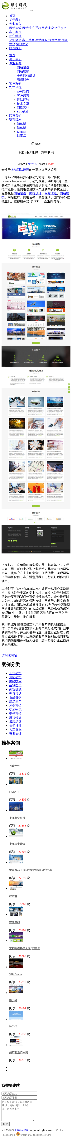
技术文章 (54, 40)
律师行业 (15, 725)
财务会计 (15, 733)
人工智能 (15, 729)
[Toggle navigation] (31, 10)
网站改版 (51, 193)
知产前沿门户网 (18, 1052)
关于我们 (15, 20)
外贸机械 (15, 689)
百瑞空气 (14, 766)
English (21, 131)
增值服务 (61, 28)
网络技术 (15, 681)
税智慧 (13, 896)
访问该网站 (9, 655)
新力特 (13, 1000)
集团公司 (15, 677)
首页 (12, 15)
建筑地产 (15, 701)
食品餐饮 (15, 697)
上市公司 (15, 673)
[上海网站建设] (15, 9)
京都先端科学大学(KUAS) (24, 948)
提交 (5, 1123)
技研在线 (14, 922)
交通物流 (15, 709)
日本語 (21, 135)
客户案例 (15, 32)
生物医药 (15, 685)
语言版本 (15, 119)
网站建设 (15, 28)
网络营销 (23, 107)
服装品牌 (15, 721)
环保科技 (15, 705)
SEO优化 (22, 44)
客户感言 (28, 40)
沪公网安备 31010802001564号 (36, 1135)
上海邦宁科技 (17, 818)
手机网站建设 (44, 28)
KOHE (13, 1026)
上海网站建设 (20, 169)
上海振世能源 (17, 843)
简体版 (21, 123)
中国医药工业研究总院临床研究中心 (30, 870)
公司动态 (15, 40)
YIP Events (15, 974)
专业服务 (15, 24)
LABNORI (15, 792)
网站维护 (28, 28)
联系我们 (15, 48)
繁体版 (21, 127)
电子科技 (15, 713)
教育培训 (15, 693)
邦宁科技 (32, 163)
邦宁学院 (15, 36)
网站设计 (35, 193)
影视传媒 (15, 717)
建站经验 (41, 40)
